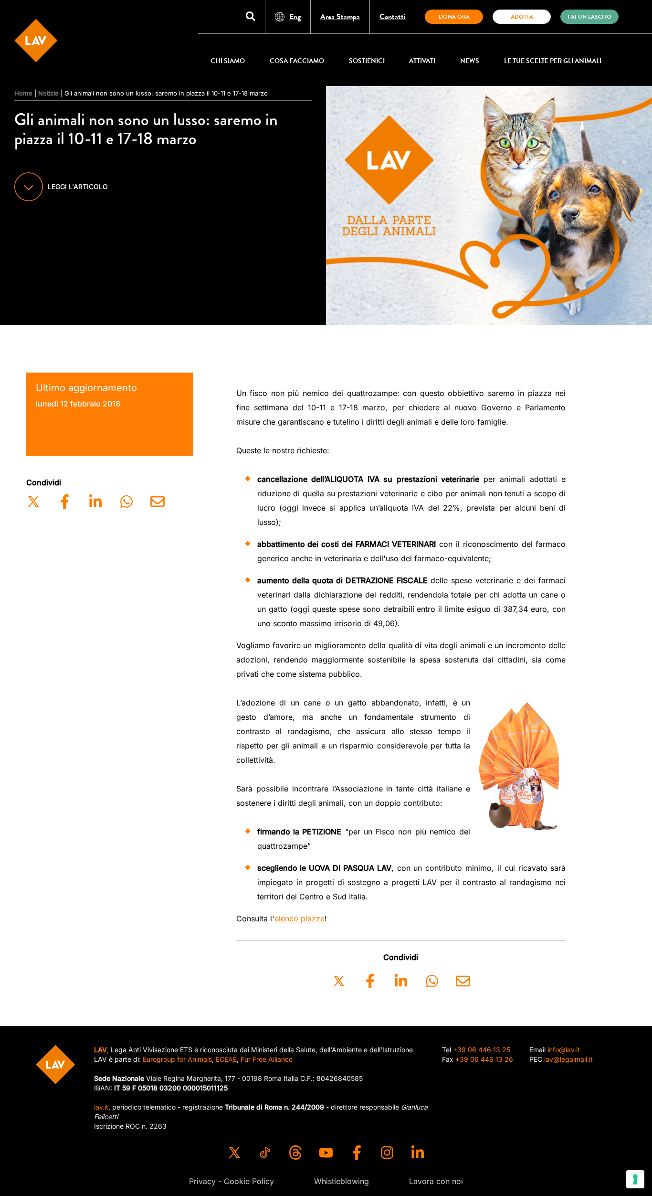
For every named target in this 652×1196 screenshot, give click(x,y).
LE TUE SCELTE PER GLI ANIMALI (552, 61)
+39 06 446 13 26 (484, 1059)
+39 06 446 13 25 (481, 1050)
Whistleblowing (341, 1181)
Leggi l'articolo (78, 186)
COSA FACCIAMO (297, 61)
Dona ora (454, 16)
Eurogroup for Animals (177, 1059)
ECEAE (226, 1059)
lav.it (101, 1107)
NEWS (469, 61)
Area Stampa (340, 17)
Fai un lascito (589, 16)
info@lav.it (563, 1050)
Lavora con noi (436, 1181)
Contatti (392, 17)
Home (23, 93)
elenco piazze (299, 918)
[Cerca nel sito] (250, 16)
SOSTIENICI (367, 61)
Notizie (48, 93)
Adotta (522, 16)
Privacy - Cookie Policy (231, 1181)
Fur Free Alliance (267, 1059)
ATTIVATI (422, 61)
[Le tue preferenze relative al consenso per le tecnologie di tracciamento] (635, 1179)
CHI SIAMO (227, 61)
